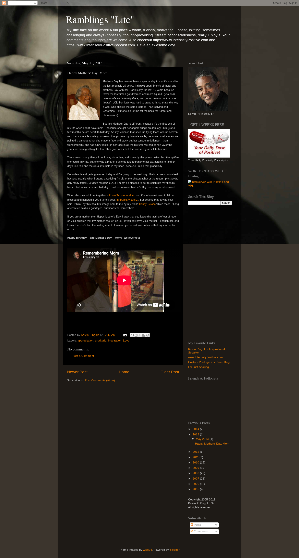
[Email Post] (125, 334)
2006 (196, 483)
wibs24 (147, 549)
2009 (196, 467)
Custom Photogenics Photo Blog (209, 362)
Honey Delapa (147, 204)
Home (124, 372)
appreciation (85, 340)
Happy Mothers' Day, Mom (212, 443)
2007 (196, 478)
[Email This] (132, 335)
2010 (196, 462)
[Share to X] (140, 335)
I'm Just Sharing (198, 367)
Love (126, 340)
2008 (196, 473)
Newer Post (77, 372)
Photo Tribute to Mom (121, 195)
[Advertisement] (210, 272)
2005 (196, 489)
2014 (196, 429)
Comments (200, 531)
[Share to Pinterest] (148, 335)
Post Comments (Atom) (100, 380)
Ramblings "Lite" (100, 19)
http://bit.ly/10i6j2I (127, 199)
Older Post (169, 372)
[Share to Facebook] (144, 335)
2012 (196, 451)
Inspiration (114, 340)
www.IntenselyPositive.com (205, 357)
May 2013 (203, 439)
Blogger (174, 549)
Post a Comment (83, 355)
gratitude (100, 340)
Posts (197, 524)
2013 (196, 434)
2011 (196, 457)
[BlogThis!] (136, 335)
